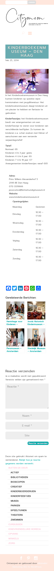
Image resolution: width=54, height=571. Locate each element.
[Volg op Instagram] (44, 9)
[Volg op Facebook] (35, 9)
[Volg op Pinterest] (40, 9)
